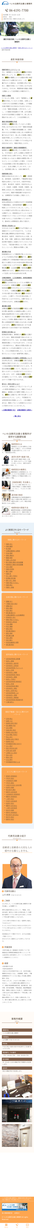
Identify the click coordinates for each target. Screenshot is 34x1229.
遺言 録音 (9, 629)
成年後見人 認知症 (12, 665)
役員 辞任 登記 (11, 730)
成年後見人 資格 (11, 695)
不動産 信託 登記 (11, 604)
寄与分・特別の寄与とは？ (11, 384)
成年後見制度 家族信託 (14, 681)
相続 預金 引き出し (12, 583)
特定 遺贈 (9, 626)
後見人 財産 (10, 684)
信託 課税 (9, 638)
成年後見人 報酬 (11, 672)
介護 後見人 (10, 702)
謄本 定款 (9, 757)
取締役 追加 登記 (11, 732)
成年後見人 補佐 (11, 688)
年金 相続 (9, 553)
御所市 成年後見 (11, 792)
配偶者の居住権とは (8, 332)
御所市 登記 (10, 819)
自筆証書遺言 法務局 (13, 551)
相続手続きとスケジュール (11, 69)
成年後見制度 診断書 (13, 659)
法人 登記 (9, 746)
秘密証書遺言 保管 (12, 642)
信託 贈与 (9, 640)
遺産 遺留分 (10, 555)
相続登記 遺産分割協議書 (14, 564)
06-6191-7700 (19, 10)
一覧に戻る (17, 416)
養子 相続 (9, 571)
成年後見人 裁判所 (12, 663)
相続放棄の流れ (7, 173)
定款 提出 (9, 719)
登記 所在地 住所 (11, 748)
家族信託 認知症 (11, 622)
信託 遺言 (9, 610)
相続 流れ (9, 544)
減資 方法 (9, 721)
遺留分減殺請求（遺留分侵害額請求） (15, 147)
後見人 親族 (10, 661)
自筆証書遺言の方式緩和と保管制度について (17, 358)
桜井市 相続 (10, 810)
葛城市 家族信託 (11, 776)
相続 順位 (9, 585)
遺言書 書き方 (10, 613)
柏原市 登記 (10, 803)
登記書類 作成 (10, 725)
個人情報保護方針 (7, 1213)
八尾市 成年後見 (11, 808)
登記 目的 (9, 755)
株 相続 (8, 548)
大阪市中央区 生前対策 (14, 785)
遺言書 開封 (10, 644)
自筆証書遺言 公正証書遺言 (15, 615)
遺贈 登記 (9, 606)
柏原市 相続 (10, 787)
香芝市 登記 (10, 817)
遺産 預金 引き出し (12, 619)
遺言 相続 (9, 633)
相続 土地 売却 (11, 560)
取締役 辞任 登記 (11, 723)
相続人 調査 (10, 587)
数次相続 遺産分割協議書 (14, 562)
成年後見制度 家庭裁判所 (14, 700)
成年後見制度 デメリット (14, 668)
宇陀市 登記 (10, 778)
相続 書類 (9, 546)
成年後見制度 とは (12, 693)
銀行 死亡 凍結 (11, 580)
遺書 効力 (9, 601)
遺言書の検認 (6, 306)
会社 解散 (9, 728)
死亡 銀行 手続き (11, 576)
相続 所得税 (10, 569)
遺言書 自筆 (10, 635)
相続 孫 (8, 573)
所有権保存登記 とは (13, 762)
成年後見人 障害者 (12, 697)
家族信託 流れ (10, 617)
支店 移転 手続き (11, 734)
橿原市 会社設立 (11, 805)
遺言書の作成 (6, 251)
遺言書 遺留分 (10, 631)
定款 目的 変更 (11, 750)
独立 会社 (9, 737)
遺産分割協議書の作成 (9, 121)
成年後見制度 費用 (12, 686)
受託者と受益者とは (8, 226)
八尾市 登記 (10, 799)
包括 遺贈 (9, 624)
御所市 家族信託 (11, 812)
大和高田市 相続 (11, 780)
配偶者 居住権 (10, 578)
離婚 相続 (9, 558)
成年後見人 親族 (11, 677)
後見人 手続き (10, 679)
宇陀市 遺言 (10, 783)
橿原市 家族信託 (11, 796)
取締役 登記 (10, 741)
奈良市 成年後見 (11, 801)
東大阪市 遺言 (10, 790)
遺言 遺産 (9, 608)
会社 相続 (9, 567)
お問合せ (17, 1213)
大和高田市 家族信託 (13, 794)
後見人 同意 (10, 670)
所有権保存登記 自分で (14, 744)
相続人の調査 (6, 95)
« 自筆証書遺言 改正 (9, 410)
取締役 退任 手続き (12, 739)
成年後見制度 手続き (13, 675)
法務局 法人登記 (11, 753)
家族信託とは (6, 199)
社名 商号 (9, 759)
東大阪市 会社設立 (12, 815)
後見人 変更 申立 (11, 690)
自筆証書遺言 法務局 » (24, 410)
